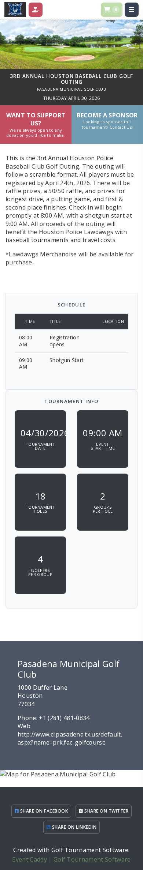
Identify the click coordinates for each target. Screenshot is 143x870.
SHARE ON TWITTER (105, 811)
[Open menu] (132, 9)
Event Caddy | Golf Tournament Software (71, 859)
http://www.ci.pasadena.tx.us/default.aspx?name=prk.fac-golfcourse (70, 738)
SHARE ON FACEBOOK (43, 811)
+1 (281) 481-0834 (64, 718)
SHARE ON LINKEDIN (73, 827)
